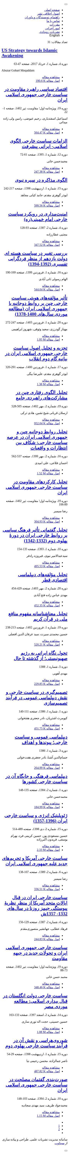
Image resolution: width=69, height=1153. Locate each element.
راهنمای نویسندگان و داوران (42, 17)
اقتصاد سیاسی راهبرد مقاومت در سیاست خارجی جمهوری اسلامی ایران (35, 94)
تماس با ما (53, 21)
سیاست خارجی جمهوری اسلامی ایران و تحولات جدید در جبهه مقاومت (36, 953)
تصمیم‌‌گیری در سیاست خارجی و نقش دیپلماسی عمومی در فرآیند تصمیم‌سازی (36, 698)
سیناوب (59, 1143)
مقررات (55, 24)
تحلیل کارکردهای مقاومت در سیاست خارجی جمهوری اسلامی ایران (36, 487)
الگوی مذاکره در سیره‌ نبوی (41, 180)
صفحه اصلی (52, 10)
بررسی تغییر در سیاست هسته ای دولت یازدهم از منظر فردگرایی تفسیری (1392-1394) (35, 258)
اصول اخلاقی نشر (48, 13)
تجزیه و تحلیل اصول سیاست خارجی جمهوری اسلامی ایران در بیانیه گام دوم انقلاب (36, 353)
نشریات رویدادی (49, 32)
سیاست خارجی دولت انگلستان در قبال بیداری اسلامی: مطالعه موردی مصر (35, 1001)
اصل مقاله (48, 80)
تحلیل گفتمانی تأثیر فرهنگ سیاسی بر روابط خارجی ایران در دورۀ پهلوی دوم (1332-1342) (35, 535)
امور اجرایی (52, 28)
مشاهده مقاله (51, 77)
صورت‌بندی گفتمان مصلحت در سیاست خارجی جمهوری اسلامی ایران (36, 1085)
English (54, 35)
